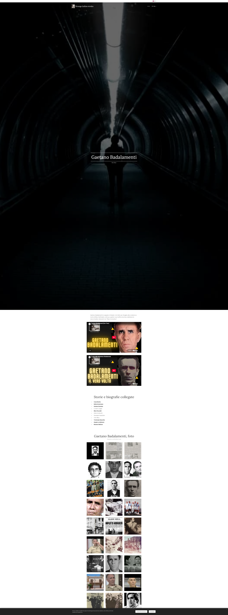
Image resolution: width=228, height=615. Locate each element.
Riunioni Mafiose (98, 424)
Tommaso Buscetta (99, 420)
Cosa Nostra (97, 402)
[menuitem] (149, 6)
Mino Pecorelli (97, 411)
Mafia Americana (98, 404)
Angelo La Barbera (99, 422)
